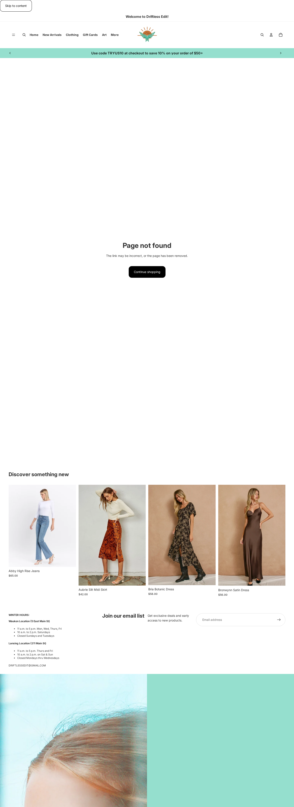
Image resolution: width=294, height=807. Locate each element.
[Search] (24, 35)
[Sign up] (278, 619)
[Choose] (69, 560)
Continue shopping (147, 272)
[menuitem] (115, 35)
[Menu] (14, 35)
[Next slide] (280, 53)
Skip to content (16, 6)
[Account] (271, 35)
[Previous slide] (10, 53)
